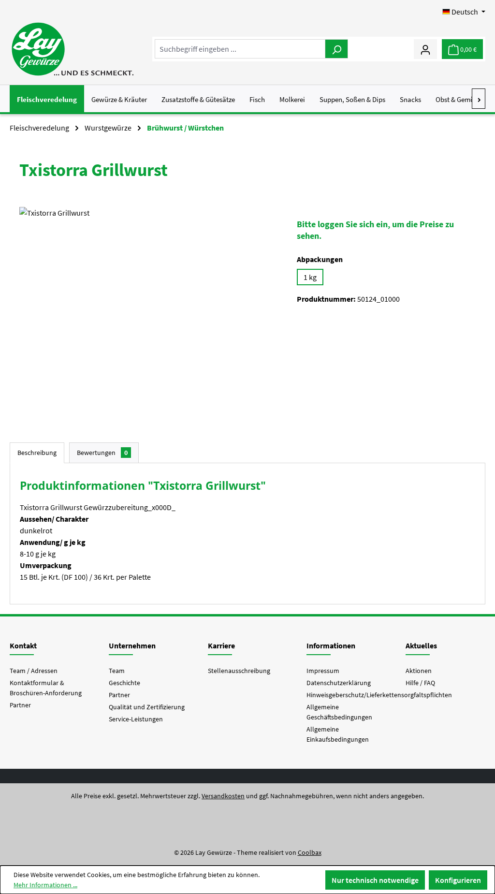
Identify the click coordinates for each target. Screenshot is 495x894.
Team (117, 670)
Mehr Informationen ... (45, 884)
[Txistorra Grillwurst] (148, 311)
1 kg (310, 277)
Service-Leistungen (136, 719)
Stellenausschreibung (239, 670)
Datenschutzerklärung (338, 682)
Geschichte (124, 682)
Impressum (322, 670)
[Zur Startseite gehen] (72, 49)
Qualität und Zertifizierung (147, 707)
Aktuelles (421, 645)
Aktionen (419, 670)
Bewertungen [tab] (102, 452)
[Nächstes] (479, 98)
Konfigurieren (458, 880)
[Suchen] (336, 49)
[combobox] (240, 49)
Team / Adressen (34, 670)
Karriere (221, 645)
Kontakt (23, 645)
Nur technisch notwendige (375, 880)
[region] (148, 311)
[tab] (37, 452)
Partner (20, 705)
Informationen (330, 645)
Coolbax (309, 852)
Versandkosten (223, 795)
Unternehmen (132, 645)
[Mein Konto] (425, 49)
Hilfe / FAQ (420, 682)
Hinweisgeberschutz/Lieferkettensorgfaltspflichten (379, 694)
